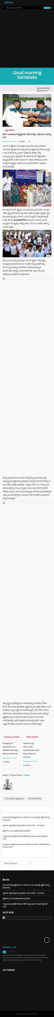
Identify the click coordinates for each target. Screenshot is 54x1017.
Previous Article (11, 737)
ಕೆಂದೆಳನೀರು (11, 951)
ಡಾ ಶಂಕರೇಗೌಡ (34, 798)
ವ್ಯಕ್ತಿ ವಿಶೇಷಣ (10, 130)
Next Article (32, 737)
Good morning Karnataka (27, 75)
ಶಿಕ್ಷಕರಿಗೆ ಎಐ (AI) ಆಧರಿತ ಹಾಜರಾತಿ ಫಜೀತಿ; (16, 831)
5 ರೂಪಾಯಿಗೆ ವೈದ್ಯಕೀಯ (14, 798)
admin (22, 141)
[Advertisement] (27, 39)
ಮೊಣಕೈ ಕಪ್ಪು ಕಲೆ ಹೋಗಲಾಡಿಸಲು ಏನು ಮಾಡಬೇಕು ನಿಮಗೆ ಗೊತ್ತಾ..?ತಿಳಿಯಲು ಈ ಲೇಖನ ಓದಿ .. (11, 748)
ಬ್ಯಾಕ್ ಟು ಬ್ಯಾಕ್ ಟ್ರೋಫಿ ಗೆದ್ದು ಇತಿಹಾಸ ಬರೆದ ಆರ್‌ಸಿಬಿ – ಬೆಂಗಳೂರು (23, 825)
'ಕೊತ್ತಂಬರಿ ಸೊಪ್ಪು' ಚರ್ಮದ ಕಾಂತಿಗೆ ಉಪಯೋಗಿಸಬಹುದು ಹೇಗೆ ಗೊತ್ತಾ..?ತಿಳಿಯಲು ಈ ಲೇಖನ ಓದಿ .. (31, 750)
